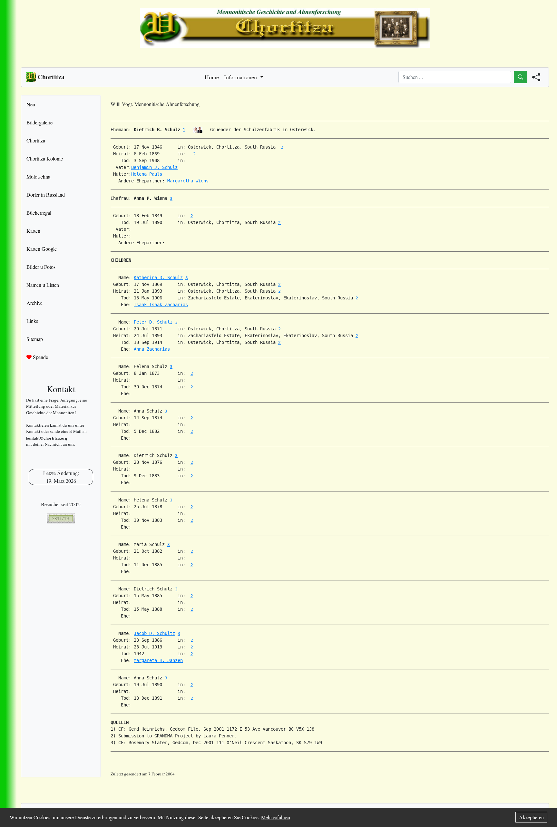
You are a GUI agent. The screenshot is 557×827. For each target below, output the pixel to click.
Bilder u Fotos (40, 266)
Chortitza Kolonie (44, 158)
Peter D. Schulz (153, 322)
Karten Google (41, 248)
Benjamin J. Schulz (154, 167)
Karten (33, 230)
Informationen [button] (241, 77)
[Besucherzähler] (61, 518)
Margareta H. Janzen (158, 660)
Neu (30, 104)
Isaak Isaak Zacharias (161, 304)
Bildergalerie (39, 122)
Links (32, 320)
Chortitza (35, 140)
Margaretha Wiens (188, 180)
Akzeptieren (531, 817)
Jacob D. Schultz (154, 633)
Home (212, 77)
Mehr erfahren (275, 817)
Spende (40, 357)
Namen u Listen (42, 284)
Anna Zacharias (152, 349)
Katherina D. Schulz (158, 277)
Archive (34, 302)
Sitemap (34, 339)
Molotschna (38, 176)
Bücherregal (38, 212)
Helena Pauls (146, 174)
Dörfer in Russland (45, 194)
